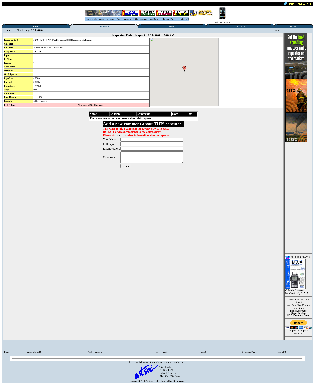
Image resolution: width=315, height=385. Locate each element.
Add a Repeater (124, 19)
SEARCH (36, 26)
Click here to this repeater (91, 105)
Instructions (280, 30)
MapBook (154, 19)
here (119, 135)
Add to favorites (40, 101)
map (35, 90)
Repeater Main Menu (94, 19)
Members (294, 26)
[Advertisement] (296, 197)
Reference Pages (168, 19)
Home (6, 352)
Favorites (110, 19)
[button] (184, 69)
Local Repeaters (240, 26)
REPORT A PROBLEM (49, 40)
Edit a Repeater (140, 19)
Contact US (184, 19)
